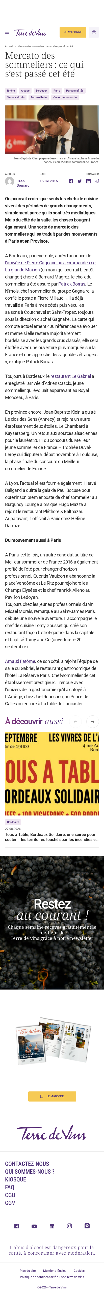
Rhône (11, 90)
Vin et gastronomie (65, 97)
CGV (10, 1203)
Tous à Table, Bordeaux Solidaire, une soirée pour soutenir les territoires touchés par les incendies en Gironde (51, 837)
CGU (10, 1195)
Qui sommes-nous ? (30, 1171)
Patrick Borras (71, 284)
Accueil (9, 46)
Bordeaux (41, 90)
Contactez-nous (27, 1164)
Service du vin (15, 97)
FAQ (9, 1187)
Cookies (79, 1271)
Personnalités (75, 90)
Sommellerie (39, 97)
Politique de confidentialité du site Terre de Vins (52, 1277)
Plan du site (28, 1271)
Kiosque (15, 1179)
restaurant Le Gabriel (70, 376)
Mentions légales (54, 1271)
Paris (57, 90)
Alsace (25, 90)
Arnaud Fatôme (20, 661)
